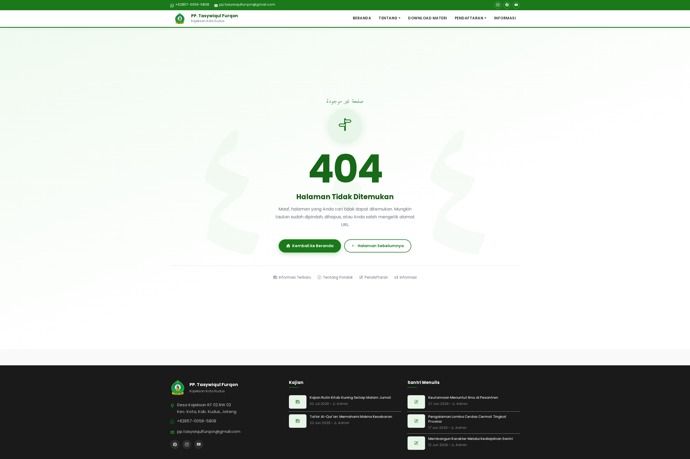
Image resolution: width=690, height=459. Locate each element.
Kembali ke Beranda (312, 245)
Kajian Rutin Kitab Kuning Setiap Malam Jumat (350, 397)
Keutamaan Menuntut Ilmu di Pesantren (463, 397)
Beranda (362, 18)
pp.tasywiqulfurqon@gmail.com (247, 4)
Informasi (505, 18)
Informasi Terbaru (295, 277)
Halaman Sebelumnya (381, 245)
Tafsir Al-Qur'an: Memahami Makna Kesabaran (351, 416)
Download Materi (427, 18)
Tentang (388, 18)
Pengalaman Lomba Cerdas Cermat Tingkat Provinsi (467, 419)
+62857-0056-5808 (192, 4)
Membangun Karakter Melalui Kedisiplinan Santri (470, 438)
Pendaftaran (469, 18)
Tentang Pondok (338, 277)
